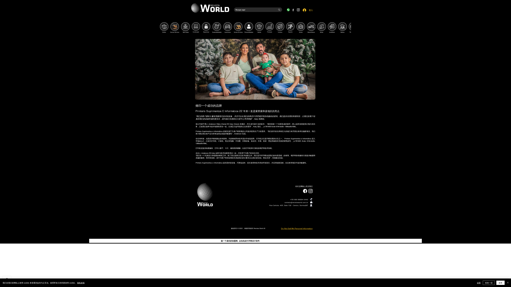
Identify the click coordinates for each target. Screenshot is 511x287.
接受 (500, 282)
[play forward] (347, 27)
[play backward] (163, 27)
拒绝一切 (489, 282)
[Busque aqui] (279, 9)
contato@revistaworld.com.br (296, 202)
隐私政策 (81, 282)
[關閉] (507, 283)
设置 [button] (479, 282)
